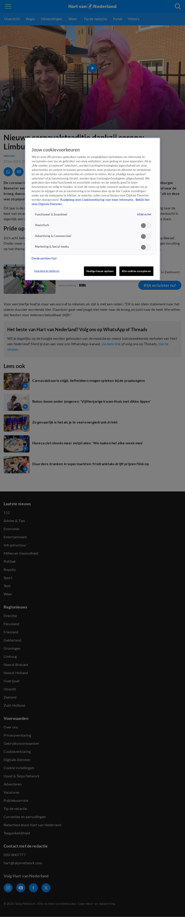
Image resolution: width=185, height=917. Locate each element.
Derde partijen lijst (44, 258)
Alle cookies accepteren (136, 271)
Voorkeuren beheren (46, 270)
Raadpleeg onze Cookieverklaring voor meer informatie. (97, 199)
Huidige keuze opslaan (100, 271)
